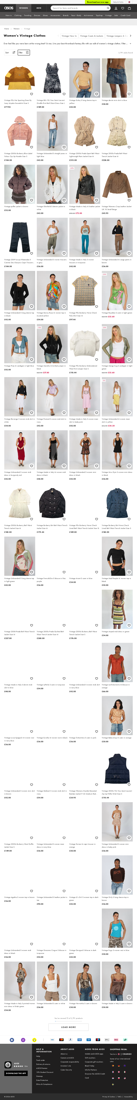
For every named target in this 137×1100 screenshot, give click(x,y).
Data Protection (42, 1080)
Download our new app (98, 2)
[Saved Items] (122, 8)
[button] (113, 1066)
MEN (39, 8)
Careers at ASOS (67, 1058)
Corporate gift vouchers (94, 1062)
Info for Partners (91, 1070)
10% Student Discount (44, 1072)
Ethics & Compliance (44, 1084)
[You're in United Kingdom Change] (129, 2)
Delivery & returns (43, 1064)
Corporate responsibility (70, 1062)
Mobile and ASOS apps (94, 1054)
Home (6, 28)
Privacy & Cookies (108, 1097)
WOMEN (23, 8)
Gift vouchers (90, 1058)
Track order (40, 1060)
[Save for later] (31, 94)
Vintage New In (69, 36)
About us (64, 1054)
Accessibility (128, 1097)
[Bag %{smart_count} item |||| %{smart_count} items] (129, 8)
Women (17, 28)
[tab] (8, 15)
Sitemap (39, 1076)
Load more (68, 1027)
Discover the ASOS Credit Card (95, 1076)
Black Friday (89, 1066)
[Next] (130, 36)
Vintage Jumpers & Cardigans (121, 36)
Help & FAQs (118, 2)
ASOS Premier (41, 1068)
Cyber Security (66, 1070)
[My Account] (116, 8)
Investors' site (66, 1066)
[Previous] (58, 36)
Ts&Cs (120, 1097)
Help (38, 1056)
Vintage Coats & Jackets (91, 36)
